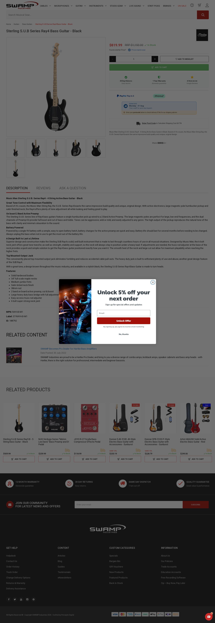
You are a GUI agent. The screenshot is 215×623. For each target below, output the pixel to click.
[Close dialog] (153, 282)
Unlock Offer (123, 321)
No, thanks (124, 334)
